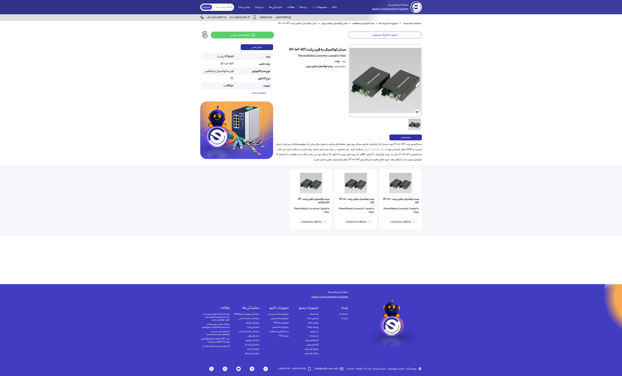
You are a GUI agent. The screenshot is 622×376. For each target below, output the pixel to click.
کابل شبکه (314, 314)
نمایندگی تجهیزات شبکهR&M (246, 314)
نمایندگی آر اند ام (252, 344)
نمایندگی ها (275, 7)
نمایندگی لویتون (252, 322)
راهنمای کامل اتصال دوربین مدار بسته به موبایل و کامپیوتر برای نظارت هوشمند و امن (216, 317)
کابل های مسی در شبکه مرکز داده (216, 346)
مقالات (291, 7)
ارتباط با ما (343, 314)
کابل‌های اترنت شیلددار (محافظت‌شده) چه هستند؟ (218, 333)
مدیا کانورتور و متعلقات (279, 331)
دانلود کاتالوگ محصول (385, 35)
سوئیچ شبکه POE (281, 322)
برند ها (303, 7)
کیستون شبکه (312, 318)
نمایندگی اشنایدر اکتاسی (249, 318)
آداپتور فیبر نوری (311, 340)
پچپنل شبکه (313, 322)
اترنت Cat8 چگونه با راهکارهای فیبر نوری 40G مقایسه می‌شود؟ (215, 340)
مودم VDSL (284, 336)
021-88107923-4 (216, 17)
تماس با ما (244, 7)
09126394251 (283, 17)
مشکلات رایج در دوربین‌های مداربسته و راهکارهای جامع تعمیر (216, 326)
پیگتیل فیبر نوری (311, 353)
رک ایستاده (313, 336)
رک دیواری (314, 331)
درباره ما (259, 7)
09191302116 (265, 17)
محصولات (321, 7)
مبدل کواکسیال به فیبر (374, 149)
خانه (334, 7)
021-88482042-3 (239, 17)
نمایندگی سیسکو (252, 353)
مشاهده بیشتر (258, 93)
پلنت (337, 61)
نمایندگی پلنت (253, 327)
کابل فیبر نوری (312, 344)
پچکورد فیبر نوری (311, 349)
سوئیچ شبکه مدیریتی (280, 318)
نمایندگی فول (253, 336)
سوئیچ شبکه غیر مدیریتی (278, 314)
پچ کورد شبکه (312, 327)
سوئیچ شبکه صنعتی (280, 327)
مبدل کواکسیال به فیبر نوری (319, 66)
